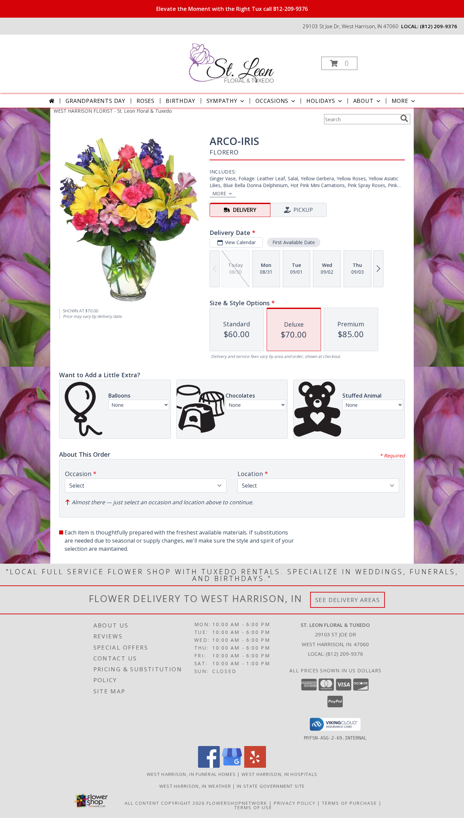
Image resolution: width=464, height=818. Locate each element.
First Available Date (293, 242)
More (400, 101)
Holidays (320, 101)
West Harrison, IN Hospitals (279, 774)
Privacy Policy (295, 803)
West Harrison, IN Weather (195, 786)
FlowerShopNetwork (237, 803)
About (363, 101)
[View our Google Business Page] (232, 766)
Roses (146, 101)
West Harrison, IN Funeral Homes (191, 774)
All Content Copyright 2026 (165, 803)
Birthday (180, 101)
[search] (404, 118)
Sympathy (222, 101)
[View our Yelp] (255, 766)
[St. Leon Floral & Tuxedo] (231, 61)
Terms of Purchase (349, 803)
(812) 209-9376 (438, 26)
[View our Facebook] (209, 766)
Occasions (271, 101)
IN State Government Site (271, 786)
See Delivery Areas (347, 600)
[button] (339, 63)
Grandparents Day (95, 101)
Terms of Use (253, 807)
